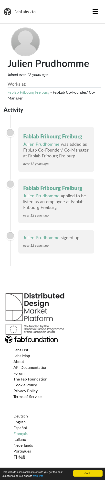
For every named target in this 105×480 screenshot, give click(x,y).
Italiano (19, 440)
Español (20, 428)
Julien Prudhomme (41, 144)
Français (20, 434)
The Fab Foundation (30, 379)
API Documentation (30, 368)
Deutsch (20, 416)
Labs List (20, 350)
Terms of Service (27, 397)
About (18, 362)
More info (38, 476)
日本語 (19, 457)
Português (22, 451)
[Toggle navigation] (95, 11)
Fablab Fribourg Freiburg (28, 92)
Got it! (87, 473)
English (19, 422)
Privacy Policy (25, 391)
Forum (18, 373)
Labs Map (21, 356)
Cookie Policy (25, 385)
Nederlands (23, 445)
